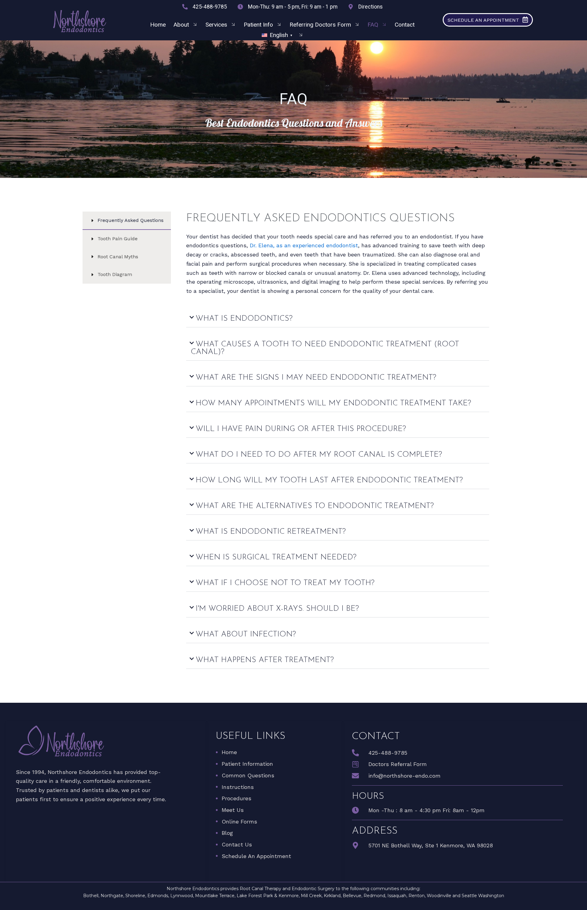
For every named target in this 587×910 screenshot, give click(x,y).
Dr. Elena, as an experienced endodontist (304, 245)
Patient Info (258, 24)
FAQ (372, 24)
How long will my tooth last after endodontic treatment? (329, 480)
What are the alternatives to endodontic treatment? (315, 506)
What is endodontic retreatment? (271, 532)
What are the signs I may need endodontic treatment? (316, 377)
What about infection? (246, 634)
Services (216, 24)
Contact (405, 24)
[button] (283, 35)
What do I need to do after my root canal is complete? (319, 455)
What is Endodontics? (244, 318)
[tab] (127, 221)
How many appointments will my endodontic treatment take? (333, 403)
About (181, 24)
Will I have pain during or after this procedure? (301, 429)
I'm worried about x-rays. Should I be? (277, 609)
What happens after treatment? (265, 660)
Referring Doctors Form (320, 24)
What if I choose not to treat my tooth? (285, 583)
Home (158, 24)
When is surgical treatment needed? (276, 557)
